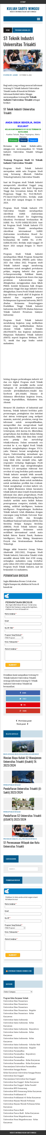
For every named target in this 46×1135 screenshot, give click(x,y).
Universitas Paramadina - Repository (19, 1054)
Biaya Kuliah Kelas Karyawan (27, 754)
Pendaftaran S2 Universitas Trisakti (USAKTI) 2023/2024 (22, 817)
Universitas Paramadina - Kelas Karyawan (21, 1060)
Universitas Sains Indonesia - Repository (21, 1029)
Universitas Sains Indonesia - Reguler (19, 1047)
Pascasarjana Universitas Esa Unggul (19, 1079)
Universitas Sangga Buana (14, 1069)
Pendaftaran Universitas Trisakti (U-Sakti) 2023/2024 (22, 790)
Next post (21, 724)
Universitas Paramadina (13, 1050)
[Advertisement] (23, 362)
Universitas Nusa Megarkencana (17, 1116)
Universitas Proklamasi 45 (14, 1094)
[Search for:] (23, 869)
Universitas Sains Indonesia (15, 1019)
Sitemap (23, 2)
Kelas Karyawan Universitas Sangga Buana (22, 1072)
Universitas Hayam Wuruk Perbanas (19, 1100)
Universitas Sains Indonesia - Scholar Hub (21, 1044)
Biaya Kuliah (8, 754)
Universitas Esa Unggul (13, 1075)
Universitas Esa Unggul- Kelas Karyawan (21, 1082)
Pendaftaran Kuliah (11, 785)
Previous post (25, 720)
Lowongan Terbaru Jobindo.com (19, 971)
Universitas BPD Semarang (15, 1088)
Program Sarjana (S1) (12, 839)
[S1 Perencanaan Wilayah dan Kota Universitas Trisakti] (23, 835)
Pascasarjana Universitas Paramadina (19, 1066)
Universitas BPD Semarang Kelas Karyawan (22, 1091)
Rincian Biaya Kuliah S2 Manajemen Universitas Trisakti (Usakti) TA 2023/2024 (22, 761)
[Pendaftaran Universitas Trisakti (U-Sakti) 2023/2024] (23, 781)
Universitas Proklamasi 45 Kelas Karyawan (22, 1097)
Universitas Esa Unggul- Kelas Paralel (19, 1085)
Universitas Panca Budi (13, 1110)
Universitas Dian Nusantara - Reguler (19, 1010)
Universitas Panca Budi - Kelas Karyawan (21, 1113)
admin (15, 75)
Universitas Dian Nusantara (15, 1001)
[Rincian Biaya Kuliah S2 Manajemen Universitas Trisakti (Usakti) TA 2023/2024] (23, 750)
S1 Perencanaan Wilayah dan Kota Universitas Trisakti (21, 844)
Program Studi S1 (29, 839)
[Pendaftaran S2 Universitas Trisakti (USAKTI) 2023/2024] (23, 808)
